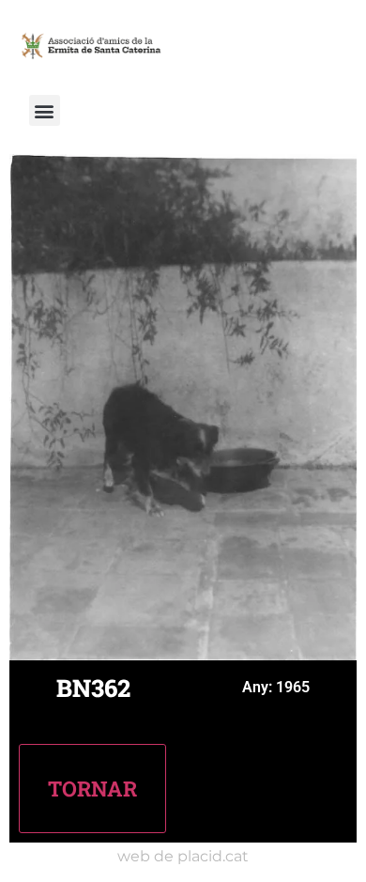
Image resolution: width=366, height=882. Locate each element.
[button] (44, 110)
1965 (293, 687)
